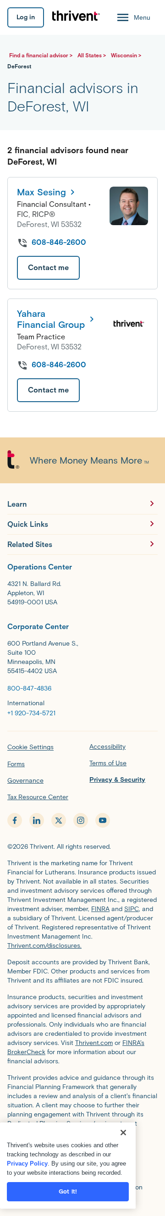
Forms (16, 764)
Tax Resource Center (37, 797)
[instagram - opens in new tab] (80, 820)
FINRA (100, 909)
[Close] (123, 1132)
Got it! (68, 1191)
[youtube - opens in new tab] (102, 820)
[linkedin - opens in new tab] (36, 820)
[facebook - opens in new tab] (14, 820)
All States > (92, 55)
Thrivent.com (94, 1043)
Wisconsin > (126, 55)
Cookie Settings (30, 747)
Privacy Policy (27, 1163)
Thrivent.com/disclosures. (44, 946)
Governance (25, 781)
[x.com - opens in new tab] (58, 820)
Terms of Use (107, 763)
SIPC (131, 909)
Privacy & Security (117, 780)
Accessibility (107, 747)
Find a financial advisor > (41, 55)
